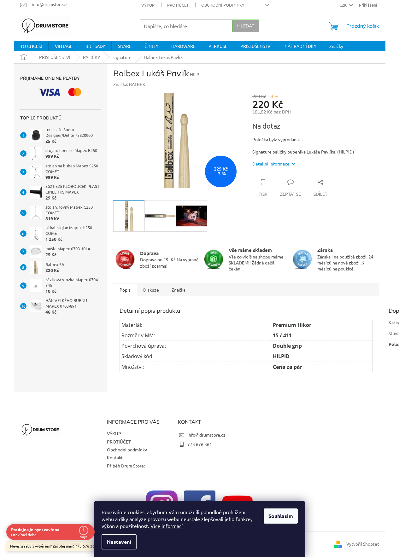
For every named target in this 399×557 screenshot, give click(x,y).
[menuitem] (31, 46)
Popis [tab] (125, 290)
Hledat (245, 26)
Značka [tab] (178, 290)
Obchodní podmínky (222, 5)
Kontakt (115, 457)
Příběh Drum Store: (126, 465)
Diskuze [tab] (151, 290)
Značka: (129, 84)
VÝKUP (148, 5)
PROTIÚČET (178, 5)
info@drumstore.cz (206, 435)
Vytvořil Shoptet (362, 543)
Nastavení (119, 541)
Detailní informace (271, 163)
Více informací (166, 526)
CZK (343, 5)
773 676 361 (199, 444)
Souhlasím (280, 516)
